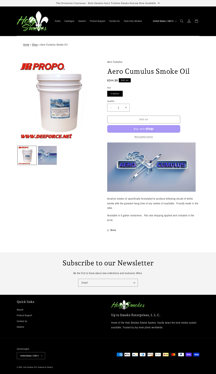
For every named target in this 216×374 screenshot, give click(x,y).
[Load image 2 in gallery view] (47, 155)
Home (26, 44)
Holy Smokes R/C (30, 367)
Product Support (24, 315)
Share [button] (113, 230)
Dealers (20, 326)
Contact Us (22, 321)
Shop (35, 44)
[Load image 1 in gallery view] (27, 155)
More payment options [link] (144, 136)
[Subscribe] (134, 283)
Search (20, 309)
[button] (181, 21)
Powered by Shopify (45, 367)
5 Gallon (117, 94)
